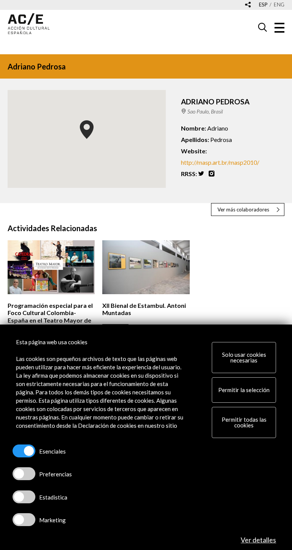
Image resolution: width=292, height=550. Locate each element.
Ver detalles (258, 540)
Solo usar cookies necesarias (244, 357)
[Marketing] (24, 519)
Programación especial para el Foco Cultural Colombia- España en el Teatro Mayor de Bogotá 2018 (50, 316)
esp (263, 4)
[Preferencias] (24, 473)
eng (279, 4)
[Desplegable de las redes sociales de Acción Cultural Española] (248, 5)
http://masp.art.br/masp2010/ (220, 162)
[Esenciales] (24, 450)
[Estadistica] (24, 496)
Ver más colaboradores (243, 209)
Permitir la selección (244, 389)
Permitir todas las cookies (244, 422)
